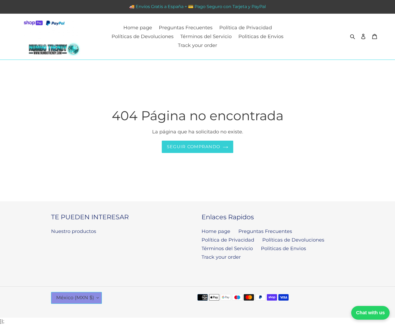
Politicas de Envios (283, 248)
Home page (216, 231)
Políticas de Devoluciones (293, 240)
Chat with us (370, 312)
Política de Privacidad (228, 240)
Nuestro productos (73, 231)
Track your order (221, 257)
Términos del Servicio (227, 248)
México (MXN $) (75, 298)
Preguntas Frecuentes (265, 231)
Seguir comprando (193, 146)
